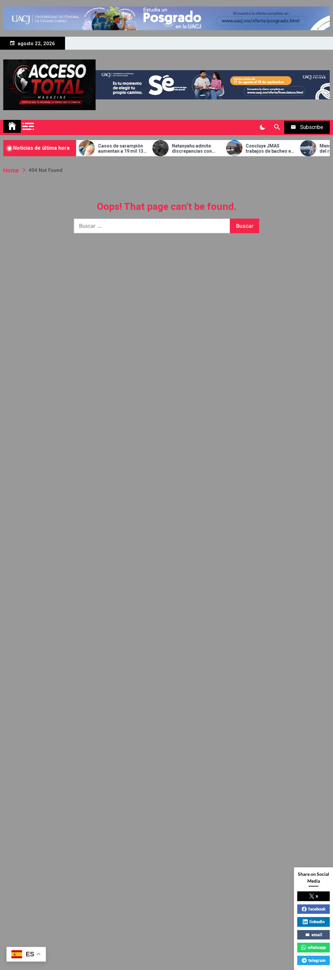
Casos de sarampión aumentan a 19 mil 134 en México (111, 148)
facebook (317, 909)
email (317, 934)
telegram (317, 960)
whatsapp (317, 947)
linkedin (317, 921)
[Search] (277, 127)
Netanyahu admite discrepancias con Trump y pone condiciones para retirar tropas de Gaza (185, 148)
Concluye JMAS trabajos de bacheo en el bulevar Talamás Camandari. (259, 148)
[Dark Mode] (262, 127)
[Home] (12, 126)
